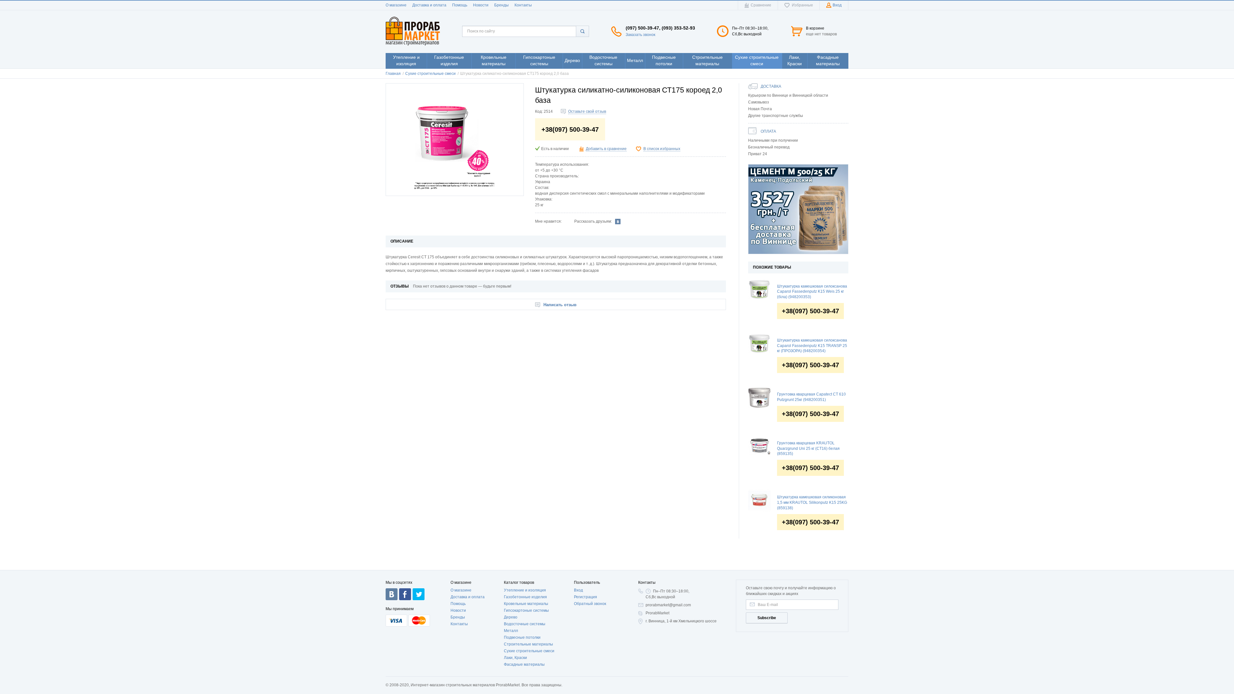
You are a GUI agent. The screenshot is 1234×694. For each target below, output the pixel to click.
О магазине (396, 5)
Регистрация (585, 597)
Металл (511, 630)
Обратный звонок (590, 604)
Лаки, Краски (515, 657)
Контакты (523, 5)
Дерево (510, 617)
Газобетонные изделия (525, 597)
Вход (578, 590)
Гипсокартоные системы (526, 610)
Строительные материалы (528, 644)
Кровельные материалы (526, 603)
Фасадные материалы (524, 664)
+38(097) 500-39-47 (810, 311)
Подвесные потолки (522, 637)
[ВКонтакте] (617, 221)
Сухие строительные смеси (529, 651)
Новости (480, 5)
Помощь (459, 5)
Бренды (501, 5)
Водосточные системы (524, 624)
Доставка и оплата (429, 5)
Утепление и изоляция (525, 590)
